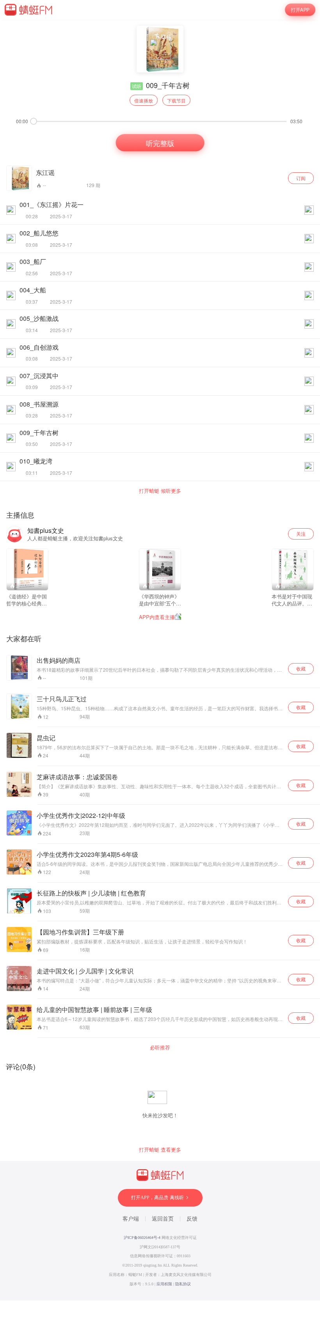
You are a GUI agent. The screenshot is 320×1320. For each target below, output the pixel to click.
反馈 (192, 1219)
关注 (301, 533)
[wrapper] (160, 660)
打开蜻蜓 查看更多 (160, 1149)
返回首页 (163, 1219)
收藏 (301, 668)
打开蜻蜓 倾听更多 (160, 490)
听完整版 (160, 142)
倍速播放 (143, 100)
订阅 (301, 178)
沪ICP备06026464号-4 (142, 1237)
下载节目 (176, 100)
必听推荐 (160, 1047)
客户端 (131, 1219)
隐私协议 (183, 1284)
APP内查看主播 (157, 617)
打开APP (300, 9)
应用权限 (164, 1284)
